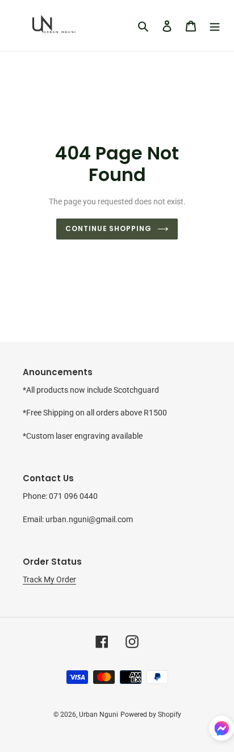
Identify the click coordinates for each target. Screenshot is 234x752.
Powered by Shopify (150, 715)
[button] (221, 730)
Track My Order (49, 579)
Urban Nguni (98, 715)
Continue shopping (108, 228)
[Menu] (215, 26)
